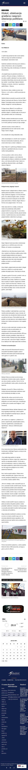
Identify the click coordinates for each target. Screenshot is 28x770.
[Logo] (5, 3)
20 (10, 655)
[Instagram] (10, 767)
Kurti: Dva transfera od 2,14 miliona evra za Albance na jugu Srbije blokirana (23, 730)
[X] (6, 24)
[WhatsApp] (10, 24)
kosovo (7, 10)
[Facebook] (3, 24)
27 (10, 658)
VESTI (3, 10)
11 (3, 652)
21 (14, 655)
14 (14, 652)
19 (7, 655)
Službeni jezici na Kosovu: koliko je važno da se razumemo (20, 569)
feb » (6, 661)
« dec (3, 661)
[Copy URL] (21, 24)
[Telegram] (13, 24)
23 (21, 655)
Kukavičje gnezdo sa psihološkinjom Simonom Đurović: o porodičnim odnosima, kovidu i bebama (7, 571)
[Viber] (17, 24)
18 (3, 655)
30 (21, 658)
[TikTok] (14, 767)
